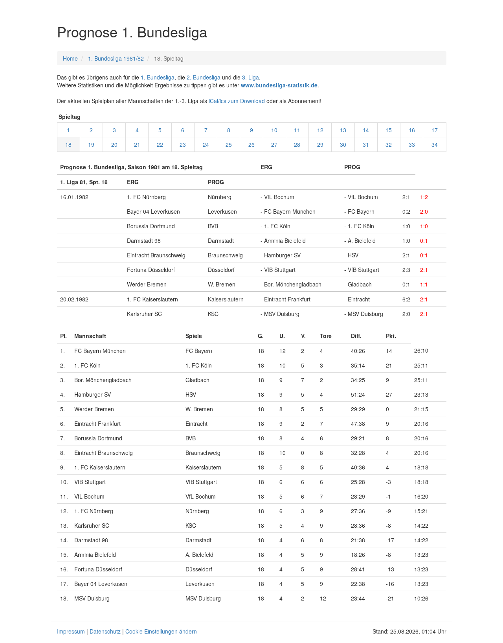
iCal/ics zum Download (237, 101)
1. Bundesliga (157, 77)
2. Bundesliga (203, 77)
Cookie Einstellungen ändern (161, 631)
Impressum (71, 631)
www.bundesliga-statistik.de (279, 85)
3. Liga (250, 77)
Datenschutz (105, 631)
